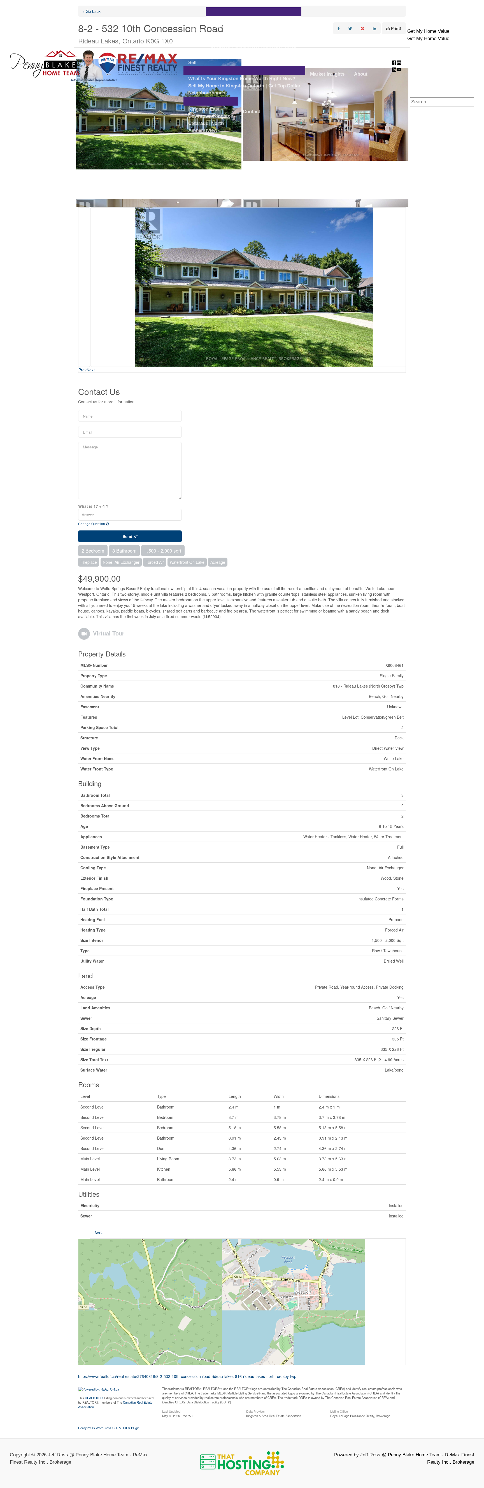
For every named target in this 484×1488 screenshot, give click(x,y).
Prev (82, 369)
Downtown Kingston (210, 116)
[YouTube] (399, 69)
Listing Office (339, 1411)
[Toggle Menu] (253, 11)
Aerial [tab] (99, 1232)
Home (194, 29)
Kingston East (204, 109)
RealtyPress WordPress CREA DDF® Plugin (108, 1428)
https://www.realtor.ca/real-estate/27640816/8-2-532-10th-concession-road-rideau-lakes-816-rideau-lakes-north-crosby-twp (187, 1376)
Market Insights (327, 74)
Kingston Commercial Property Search (254, 48)
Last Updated (171, 1411)
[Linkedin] (394, 69)
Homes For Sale (228, 19)
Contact (251, 111)
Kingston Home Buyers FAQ (242, 55)
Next (91, 369)
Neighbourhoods (206, 93)
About (360, 74)
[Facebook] (394, 62)
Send (128, 536)
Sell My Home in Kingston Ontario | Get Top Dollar (244, 86)
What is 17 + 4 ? (93, 506)
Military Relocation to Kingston (245, 26)
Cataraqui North (206, 123)
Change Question (92, 523)
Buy (215, 3)
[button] (428, 31)
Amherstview (202, 130)
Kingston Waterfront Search (242, 34)
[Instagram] (399, 62)
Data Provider (255, 1411)
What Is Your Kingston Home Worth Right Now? (241, 78)
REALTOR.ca (94, 1398)
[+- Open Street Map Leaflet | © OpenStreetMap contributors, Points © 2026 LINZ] (242, 1302)
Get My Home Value (428, 38)
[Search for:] (442, 101)
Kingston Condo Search (237, 41)
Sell (192, 62)
